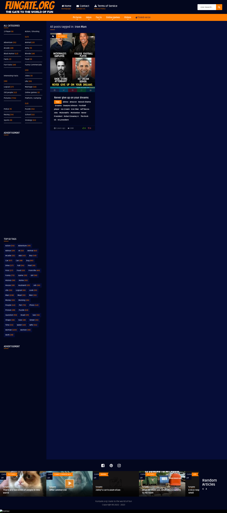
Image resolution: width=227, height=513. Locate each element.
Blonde (28, 53)
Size (22, 320)
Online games (113, 17)
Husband (24, 285)
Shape (10, 320)
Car (8, 260)
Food (27, 59)
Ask (22, 255)
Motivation (75, 113)
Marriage (28, 87)
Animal (28, 42)
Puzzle (28, 109)
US (55, 120)
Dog (29, 260)
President (58, 116)
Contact (82, 7)
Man (9, 295)
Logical (7, 87)
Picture (10, 310)
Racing (7, 114)
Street (33, 320)
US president (63, 120)
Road (25, 315)
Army (27, 48)
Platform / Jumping (33, 98)
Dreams (58, 105)
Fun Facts (8, 65)
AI (21, 251)
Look (33, 290)
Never (83, 113)
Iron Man (75, 109)
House (10, 285)
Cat (19, 260)
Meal (21, 295)
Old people (8, 92)
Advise (10, 251)
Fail (20, 265)
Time (9, 325)
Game (22, 275)
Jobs (56, 113)
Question (11, 315)
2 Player (7, 31)
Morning (24, 300)
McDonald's (64, 113)
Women (25, 330)
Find (31, 265)
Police (6, 109)
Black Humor (9, 53)
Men (33, 295)
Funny (10, 275)
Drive (9, 265)
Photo (33, 305)
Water (21, 325)
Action (10, 246)
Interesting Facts (11, 76)
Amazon (73, 102)
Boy (32, 255)
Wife (33, 325)
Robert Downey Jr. (71, 116)
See (36, 315)
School (28, 114)
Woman (11, 330)
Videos (127, 17)
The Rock (84, 116)
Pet (22, 305)
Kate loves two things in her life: (148, 490)
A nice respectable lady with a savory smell (59, 491)
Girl (34, 275)
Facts (99, 17)
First (9, 270)
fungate (43, 487)
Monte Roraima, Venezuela (192, 490)
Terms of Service (105, 7)
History (10, 280)
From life (34, 270)
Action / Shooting (32, 31)
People (10, 305)
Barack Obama (84, 102)
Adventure (8, 42)
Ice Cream (65, 109)
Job (37, 285)
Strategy (28, 120)
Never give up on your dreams (71, 97)
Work (9, 335)
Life (26, 81)
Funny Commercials (33, 65)
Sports (6, 120)
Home (66, 7)
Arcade (7, 48)
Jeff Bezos (84, 109)
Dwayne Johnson (70, 105)
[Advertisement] (23, 183)
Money (10, 300)
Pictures (77, 17)
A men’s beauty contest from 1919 (103, 490)
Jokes (88, 17)
